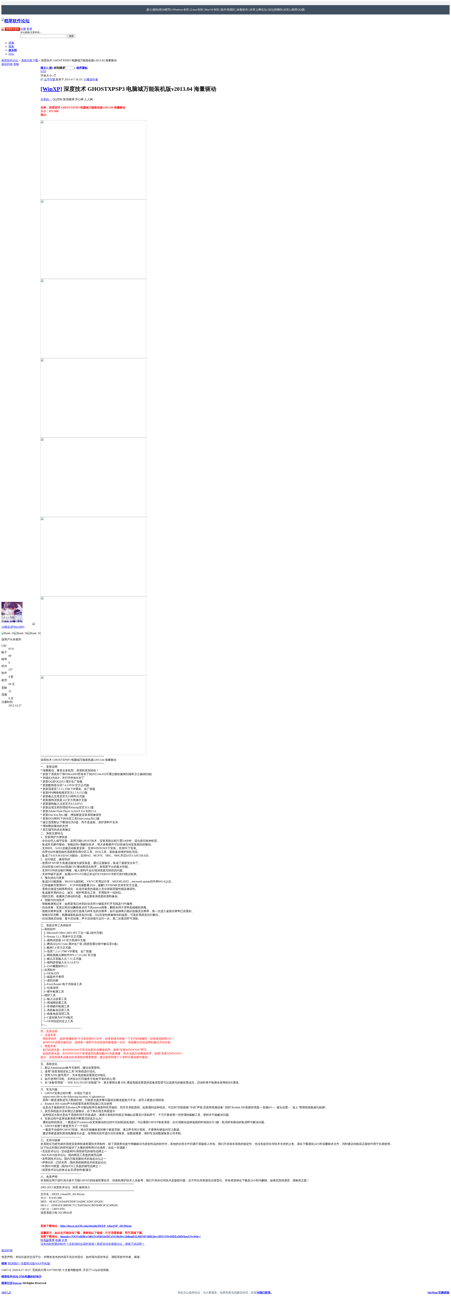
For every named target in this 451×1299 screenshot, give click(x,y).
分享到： (46, 99)
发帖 (16, 64)
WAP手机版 (42, 1263)
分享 (64, 1240)
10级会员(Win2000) (12, 626)
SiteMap (432, 1292)
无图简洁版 (28, 1263)
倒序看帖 (82, 67)
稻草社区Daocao (11, 1283)
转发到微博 (48, 1240)
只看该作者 (91, 79)
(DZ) (6, 1292)
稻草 (4, 1263)
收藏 (58, 1240)
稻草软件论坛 (9, 60)
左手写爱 (49, 79)
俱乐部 (12, 50)
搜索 (11, 46)
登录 (29, 28)
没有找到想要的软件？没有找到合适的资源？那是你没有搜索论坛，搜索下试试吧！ (93, 1243)
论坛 (11, 53)
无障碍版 (443, 1292)
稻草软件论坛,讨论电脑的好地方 (21, 1276)
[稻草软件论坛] (15, 21)
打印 (43, 71)
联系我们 (14, 1263)
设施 (11, 42)
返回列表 (7, 64)
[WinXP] (51, 89)
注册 (23, 28)
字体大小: (47, 75)
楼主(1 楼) (47, 67)
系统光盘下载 (29, 60)
